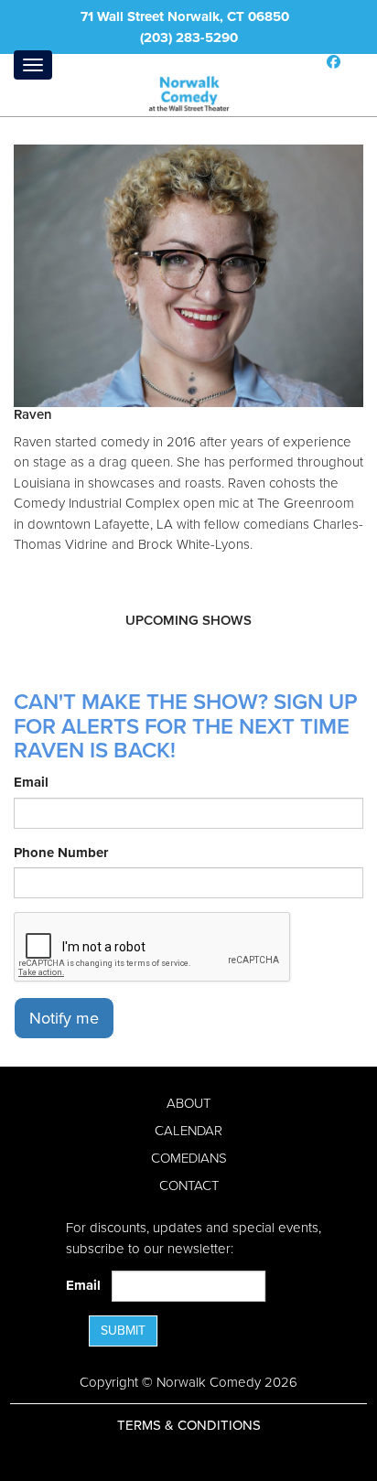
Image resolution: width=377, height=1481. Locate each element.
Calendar (188, 1130)
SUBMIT (123, 1330)
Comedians (189, 1158)
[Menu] (33, 65)
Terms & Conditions (189, 1425)
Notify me (64, 1018)
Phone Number (61, 852)
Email (31, 782)
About (188, 1103)
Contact (189, 1185)
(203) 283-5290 (189, 37)
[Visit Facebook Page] (333, 62)
